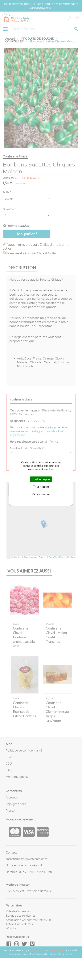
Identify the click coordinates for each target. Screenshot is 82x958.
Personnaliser (41, 494)
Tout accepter (41, 479)
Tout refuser (41, 486)
